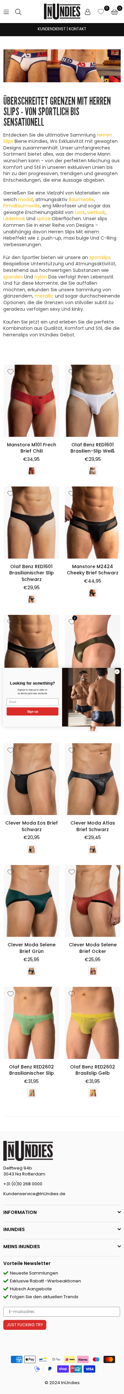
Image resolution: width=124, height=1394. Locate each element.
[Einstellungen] (88, 11)
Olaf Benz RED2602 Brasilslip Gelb (92, 1070)
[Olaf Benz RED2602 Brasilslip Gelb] (92, 1023)
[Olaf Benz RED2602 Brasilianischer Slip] (31, 1023)
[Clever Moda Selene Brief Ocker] (92, 901)
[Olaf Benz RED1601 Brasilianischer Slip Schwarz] (31, 522)
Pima (21, 205)
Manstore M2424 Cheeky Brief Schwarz (92, 569)
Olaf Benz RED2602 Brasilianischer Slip (31, 1070)
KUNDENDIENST (52, 29)
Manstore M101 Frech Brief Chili (31, 448)
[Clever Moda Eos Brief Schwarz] (31, 779)
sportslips (100, 257)
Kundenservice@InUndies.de (34, 1194)
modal (25, 199)
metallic (44, 296)
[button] (114, 11)
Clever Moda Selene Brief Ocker (93, 948)
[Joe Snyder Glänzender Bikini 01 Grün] (92, 651)
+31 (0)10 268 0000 (22, 1184)
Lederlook (14, 218)
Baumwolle (81, 199)
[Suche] (18, 11)
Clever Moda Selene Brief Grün (32, 948)
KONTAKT (77, 29)
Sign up (32, 711)
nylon (40, 277)
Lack (80, 212)
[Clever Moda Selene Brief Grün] (31, 901)
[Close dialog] (117, 671)
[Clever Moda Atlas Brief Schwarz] (92, 779)
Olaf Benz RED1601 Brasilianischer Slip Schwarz (31, 573)
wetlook (96, 212)
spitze (43, 218)
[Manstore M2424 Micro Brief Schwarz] (31, 651)
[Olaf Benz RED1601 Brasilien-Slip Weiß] (92, 400)
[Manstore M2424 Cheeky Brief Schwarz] (92, 522)
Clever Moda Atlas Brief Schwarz (92, 826)
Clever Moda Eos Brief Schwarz (31, 826)
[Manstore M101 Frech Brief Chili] (31, 400)
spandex (13, 277)
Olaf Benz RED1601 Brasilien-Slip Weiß (92, 448)
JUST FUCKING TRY (25, 1325)
